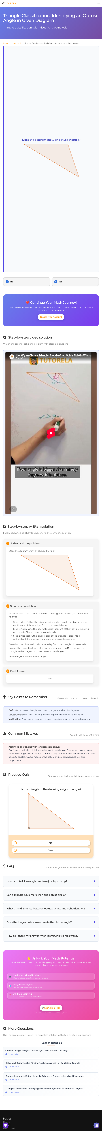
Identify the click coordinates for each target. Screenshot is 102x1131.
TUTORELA (10, 3)
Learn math (16, 43)
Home (5, 43)
